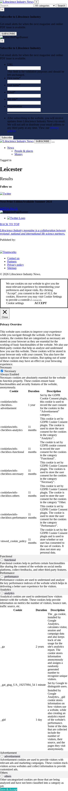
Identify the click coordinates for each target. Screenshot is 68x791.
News (10, 147)
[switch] (2, 560)
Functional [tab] (6, 556)
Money (19, 154)
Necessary (10, 371)
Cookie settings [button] (15, 303)
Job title (12, 99)
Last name (13, 85)
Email (11, 92)
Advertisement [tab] (8, 752)
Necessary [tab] (6, 367)
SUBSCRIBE (8, 33)
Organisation (14, 106)
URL (10, 64)
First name (14, 78)
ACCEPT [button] (40, 303)
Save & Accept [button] (8, 789)
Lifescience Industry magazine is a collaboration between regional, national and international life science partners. (33, 232)
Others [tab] (4, 772)
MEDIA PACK (9, 208)
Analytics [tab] (5, 589)
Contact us (13, 258)
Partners (12, 261)
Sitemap (12, 268)
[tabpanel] (34, 465)
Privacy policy (15, 264)
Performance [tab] (7, 572)
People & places (24, 150)
